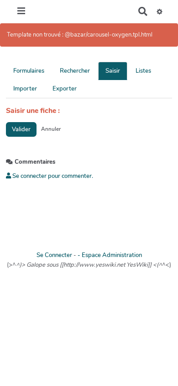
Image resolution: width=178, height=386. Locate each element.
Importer (25, 89)
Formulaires (28, 71)
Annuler (51, 129)
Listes (143, 71)
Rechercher (75, 71)
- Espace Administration (110, 255)
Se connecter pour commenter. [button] (52, 176)
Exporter (64, 89)
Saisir (112, 71)
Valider (21, 129)
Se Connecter (54, 255)
